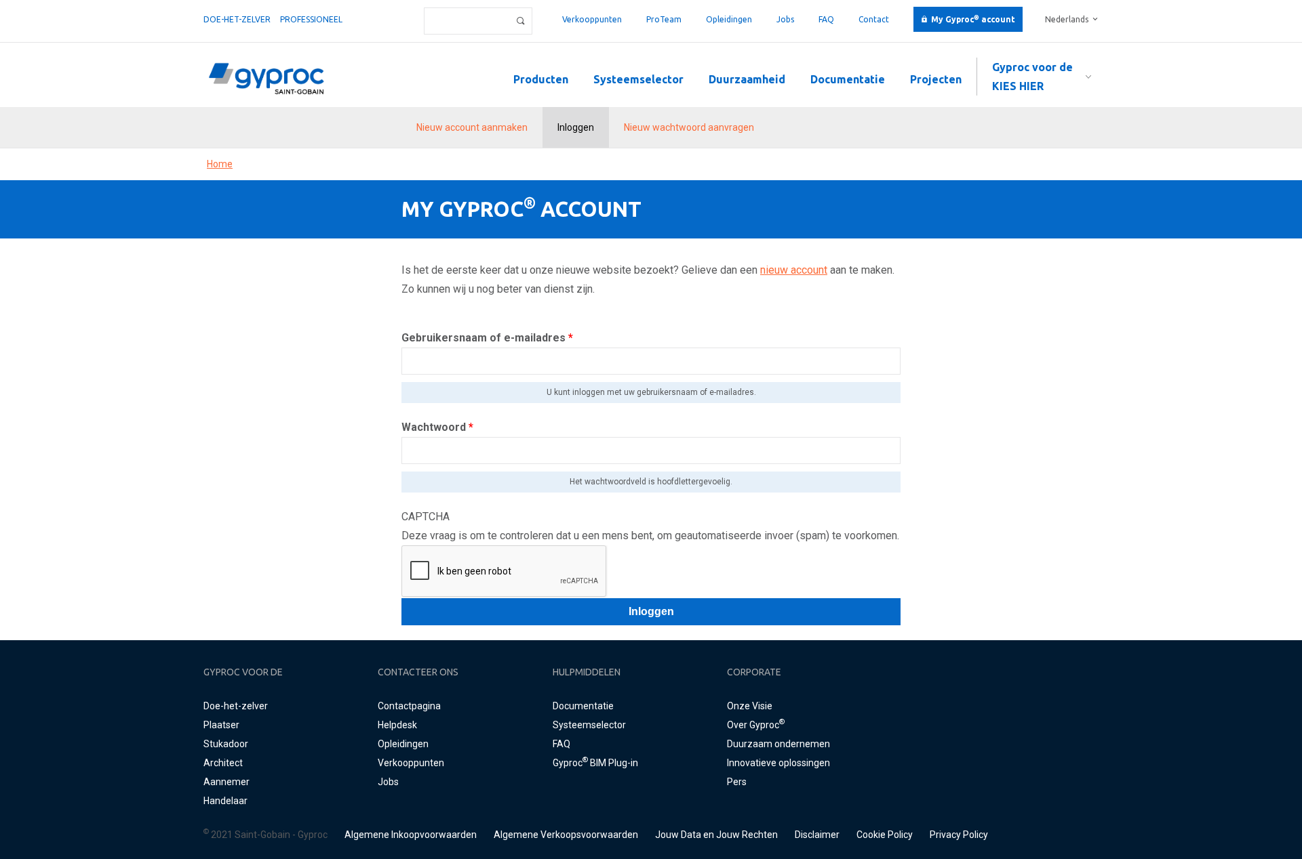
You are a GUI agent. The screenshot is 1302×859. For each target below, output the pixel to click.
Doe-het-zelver (237, 19)
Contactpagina (409, 705)
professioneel (311, 19)
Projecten (936, 79)
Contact (874, 19)
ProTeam (664, 19)
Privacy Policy (959, 834)
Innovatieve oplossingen (778, 762)
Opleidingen (729, 19)
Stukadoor (225, 743)
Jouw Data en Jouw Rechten (716, 834)
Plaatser (221, 724)
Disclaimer (817, 834)
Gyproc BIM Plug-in (595, 762)
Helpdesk (397, 724)
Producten (540, 79)
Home (220, 164)
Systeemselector (638, 79)
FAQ (826, 19)
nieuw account (793, 270)
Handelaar (225, 800)
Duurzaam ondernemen (778, 743)
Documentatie (847, 79)
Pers (737, 781)
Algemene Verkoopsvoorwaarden (566, 834)
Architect (223, 762)
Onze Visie (749, 705)
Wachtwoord (437, 427)
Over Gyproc (756, 724)
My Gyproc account (973, 19)
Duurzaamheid (747, 79)
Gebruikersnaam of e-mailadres (487, 337)
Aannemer (226, 781)
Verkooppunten (592, 19)
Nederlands (1066, 19)
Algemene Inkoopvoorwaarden (410, 834)
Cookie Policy (884, 834)
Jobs (785, 19)
